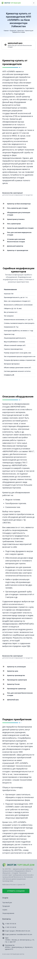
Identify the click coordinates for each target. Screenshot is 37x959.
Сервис (4, 910)
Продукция (13, 30)
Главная (6, 30)
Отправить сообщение (16, 891)
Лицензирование (8, 913)
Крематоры (20, 30)
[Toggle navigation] (33, 3)
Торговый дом (7, 902)
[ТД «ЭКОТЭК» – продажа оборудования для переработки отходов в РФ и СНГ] (18, 864)
